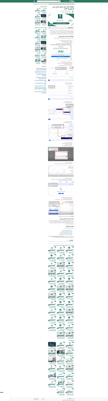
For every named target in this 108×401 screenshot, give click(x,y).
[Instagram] (68, 398)
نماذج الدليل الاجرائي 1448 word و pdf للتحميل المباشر (40, 92)
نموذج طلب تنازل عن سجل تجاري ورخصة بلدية (65, 234)
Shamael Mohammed (63, 11)
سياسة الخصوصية (36, 398)
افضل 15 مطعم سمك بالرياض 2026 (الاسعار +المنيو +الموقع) (41, 78)
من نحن (43, 398)
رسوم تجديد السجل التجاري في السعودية (66, 232)
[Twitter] (71, 398)
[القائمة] (34, 1)
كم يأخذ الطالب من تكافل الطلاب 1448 (40, 71)
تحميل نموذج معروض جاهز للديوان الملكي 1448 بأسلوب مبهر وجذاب (41, 69)
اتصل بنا (43, 399)
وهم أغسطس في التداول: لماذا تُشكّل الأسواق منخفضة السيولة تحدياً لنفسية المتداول (40, 89)
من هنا (60, 40)
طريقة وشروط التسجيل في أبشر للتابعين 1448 (41, 75)
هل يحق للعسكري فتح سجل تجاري (67, 230)
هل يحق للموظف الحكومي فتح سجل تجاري (66, 233)
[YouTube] (69, 398)
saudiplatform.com (68, 221)
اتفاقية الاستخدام (36, 399)
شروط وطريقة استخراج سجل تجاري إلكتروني (65, 216)
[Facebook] (73, 398)
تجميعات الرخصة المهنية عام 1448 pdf (40, 86)
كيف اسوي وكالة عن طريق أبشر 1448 (40, 73)
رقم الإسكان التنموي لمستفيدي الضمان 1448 (40, 81)
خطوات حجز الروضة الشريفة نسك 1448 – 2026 (40, 84)
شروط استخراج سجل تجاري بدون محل (67, 231)
